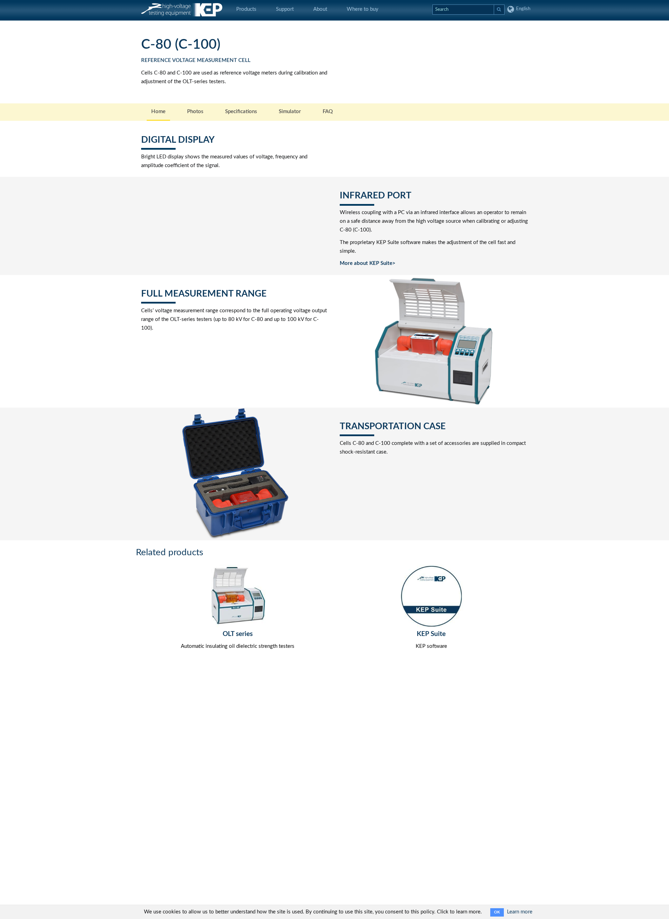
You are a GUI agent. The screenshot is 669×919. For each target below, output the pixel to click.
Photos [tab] (195, 111)
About (320, 9)
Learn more (519, 911)
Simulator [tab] (290, 111)
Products (246, 9)
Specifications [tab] (241, 111)
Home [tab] (158, 111)
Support (285, 9)
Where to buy (362, 9)
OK (497, 912)
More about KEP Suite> (367, 263)
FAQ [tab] (328, 111)
